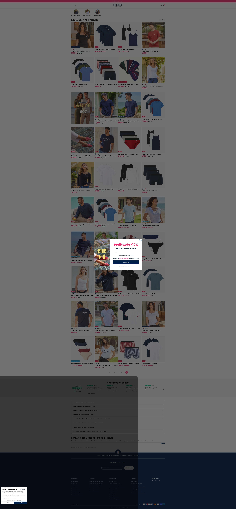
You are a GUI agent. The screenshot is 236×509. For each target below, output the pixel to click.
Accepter (20, 502)
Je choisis (8, 502)
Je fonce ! (126, 262)
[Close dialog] (140, 240)
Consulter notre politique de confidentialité (9, 498)
